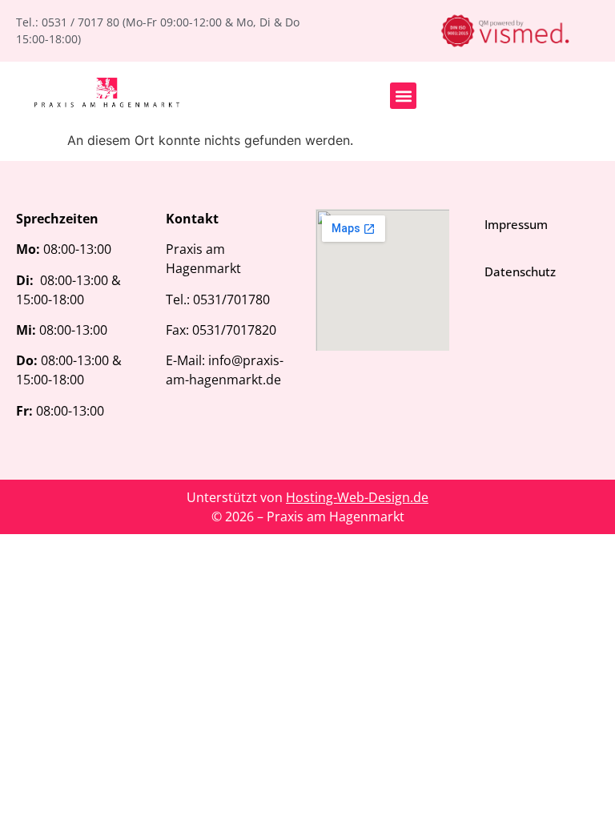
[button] (403, 95)
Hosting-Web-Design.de (357, 497)
